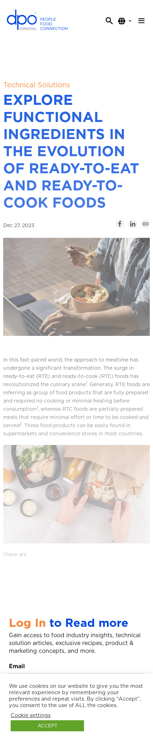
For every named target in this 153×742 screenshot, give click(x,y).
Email (17, 666)
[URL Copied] (145, 224)
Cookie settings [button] (31, 715)
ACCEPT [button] (47, 725)
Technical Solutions (36, 85)
